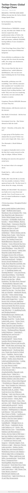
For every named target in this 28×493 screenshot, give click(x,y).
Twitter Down (5, 10)
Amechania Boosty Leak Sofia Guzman (13, 303)
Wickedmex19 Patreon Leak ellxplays (13, 451)
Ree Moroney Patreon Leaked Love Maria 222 (13, 268)
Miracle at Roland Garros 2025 (12, 266)
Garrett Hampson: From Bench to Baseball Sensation (12, 407)
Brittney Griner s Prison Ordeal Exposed (14, 381)
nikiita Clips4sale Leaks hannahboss (12, 325)
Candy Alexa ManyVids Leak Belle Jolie (14, 263)
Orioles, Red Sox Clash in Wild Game (13, 434)
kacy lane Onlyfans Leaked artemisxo (13, 436)
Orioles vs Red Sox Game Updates (12, 418)
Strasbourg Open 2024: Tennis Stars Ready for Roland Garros (13, 352)
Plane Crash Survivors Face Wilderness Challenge (13, 392)
